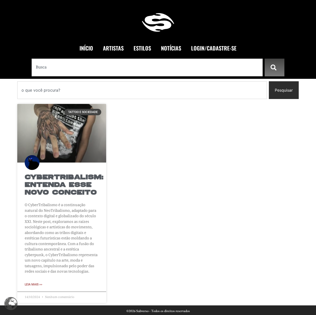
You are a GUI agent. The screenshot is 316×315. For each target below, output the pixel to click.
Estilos (142, 48)
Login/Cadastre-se (214, 48)
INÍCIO (86, 48)
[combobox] (147, 67)
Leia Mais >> (33, 284)
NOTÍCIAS (171, 48)
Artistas (113, 48)
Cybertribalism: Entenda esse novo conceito (64, 185)
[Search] (274, 67)
